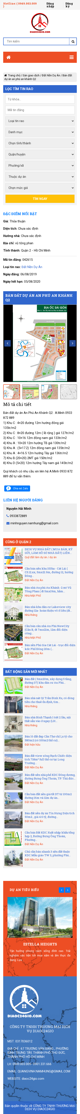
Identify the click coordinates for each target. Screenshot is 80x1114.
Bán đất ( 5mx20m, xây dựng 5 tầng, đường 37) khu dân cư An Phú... (48, 680)
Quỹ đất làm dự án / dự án (41, 557)
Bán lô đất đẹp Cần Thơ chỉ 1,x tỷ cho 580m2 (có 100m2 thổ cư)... (49, 738)
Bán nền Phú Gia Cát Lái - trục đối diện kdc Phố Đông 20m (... (50, 647)
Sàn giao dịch (31, 75)
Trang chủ (14, 75)
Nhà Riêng (31, 615)
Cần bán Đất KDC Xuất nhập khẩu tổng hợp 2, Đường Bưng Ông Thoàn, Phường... (49, 836)
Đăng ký (69, 5)
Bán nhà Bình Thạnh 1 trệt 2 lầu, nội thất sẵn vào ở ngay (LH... (48, 719)
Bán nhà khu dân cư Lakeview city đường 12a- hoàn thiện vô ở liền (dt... (48, 608)
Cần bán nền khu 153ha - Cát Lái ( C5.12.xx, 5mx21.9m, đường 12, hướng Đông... (49, 572)
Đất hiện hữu (32, 744)
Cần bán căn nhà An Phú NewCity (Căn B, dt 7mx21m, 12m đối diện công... (47, 629)
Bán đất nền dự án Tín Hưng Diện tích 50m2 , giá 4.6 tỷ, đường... (49, 815)
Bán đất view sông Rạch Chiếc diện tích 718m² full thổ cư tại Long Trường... (48, 759)
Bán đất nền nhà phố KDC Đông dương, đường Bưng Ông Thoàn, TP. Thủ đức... (50, 776)
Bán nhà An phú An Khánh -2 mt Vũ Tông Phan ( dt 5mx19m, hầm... (48, 589)
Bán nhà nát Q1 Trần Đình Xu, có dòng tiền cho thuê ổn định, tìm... (49, 700)
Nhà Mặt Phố (33, 595)
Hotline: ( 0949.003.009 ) (20, 5)
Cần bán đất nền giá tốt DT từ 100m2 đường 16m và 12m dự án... (48, 796)
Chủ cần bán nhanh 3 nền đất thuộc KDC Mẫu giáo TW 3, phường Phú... (48, 853)
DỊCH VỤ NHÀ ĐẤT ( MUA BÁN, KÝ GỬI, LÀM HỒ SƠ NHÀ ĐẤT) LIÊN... (49, 551)
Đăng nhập (50, 5)
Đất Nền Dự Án (51, 75)
